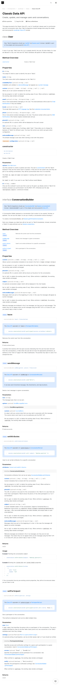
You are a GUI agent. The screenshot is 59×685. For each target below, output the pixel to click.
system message (43, 85)
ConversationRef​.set (36, 448)
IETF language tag (23, 109)
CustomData (19, 411)
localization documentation (42, 109)
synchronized (41, 167)
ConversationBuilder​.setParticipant (27, 647)
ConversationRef (30, 206)
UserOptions (12, 165)
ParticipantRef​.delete (32, 326)
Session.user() (36, 43)
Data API (26, 45)
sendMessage (5, 238)
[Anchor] (1, 36)
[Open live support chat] (55, 681)
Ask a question (8, 21)
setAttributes (6, 243)
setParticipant (6, 248)
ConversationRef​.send (35, 374)
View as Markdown (33, 21)
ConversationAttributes (17, 467)
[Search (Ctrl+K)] (51, 2)
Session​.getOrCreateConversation (33, 219)
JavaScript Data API (19, 30)
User (7, 625)
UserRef (27, 43)
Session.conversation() (43, 206)
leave (4, 233)
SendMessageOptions (21, 403)
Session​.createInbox (28, 224)
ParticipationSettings (28, 634)
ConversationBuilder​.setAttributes (40, 475)
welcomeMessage (23, 85)
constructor (5, 62)
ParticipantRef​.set (36, 602)
